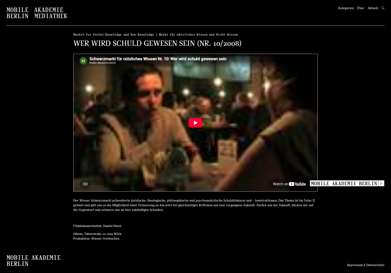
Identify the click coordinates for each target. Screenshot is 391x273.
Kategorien (346, 8)
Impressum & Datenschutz (365, 265)
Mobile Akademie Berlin (344, 183)
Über (360, 8)
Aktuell (373, 8)
